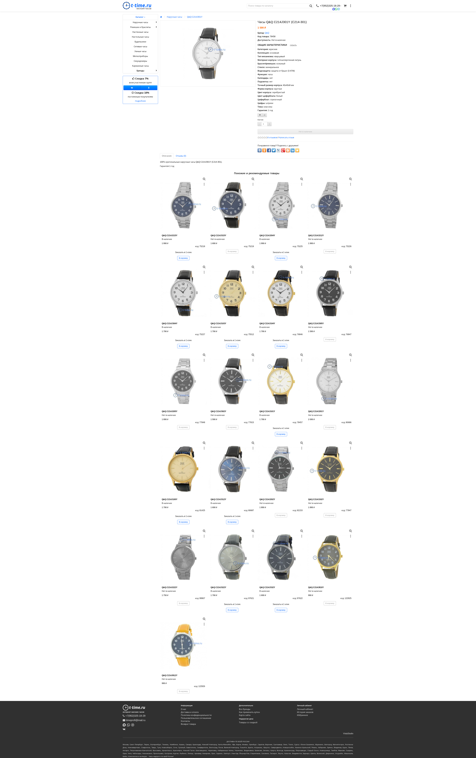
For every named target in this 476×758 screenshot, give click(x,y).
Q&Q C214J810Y (316, 587)
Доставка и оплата (190, 712)
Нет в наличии (305, 132)
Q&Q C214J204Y (267, 235)
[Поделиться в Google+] (283, 150)
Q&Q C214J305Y (316, 323)
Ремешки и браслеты (140, 27)
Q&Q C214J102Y (316, 499)
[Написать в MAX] (125, 724)
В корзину (183, 258)
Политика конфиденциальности (196, 715)
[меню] (350, 6)
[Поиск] (311, 5)
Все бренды (244, 709)
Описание (167, 156)
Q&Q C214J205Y (169, 411)
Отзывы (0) (181, 156)
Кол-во (260, 120)
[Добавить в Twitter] (274, 150)
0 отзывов (272, 137)
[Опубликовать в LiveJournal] (278, 150)
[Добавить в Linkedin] (293, 150)
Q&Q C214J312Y (218, 499)
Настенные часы (140, 32)
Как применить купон (249, 712)
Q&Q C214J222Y (169, 587)
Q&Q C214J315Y (218, 235)
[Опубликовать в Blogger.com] (288, 150)
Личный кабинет (305, 709)
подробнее (140, 101)
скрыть (293, 45)
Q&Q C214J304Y (169, 323)
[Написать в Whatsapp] (129, 724)
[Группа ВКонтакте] (131, 87)
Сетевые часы (140, 46)
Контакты (185, 721)
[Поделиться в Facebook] (269, 150)
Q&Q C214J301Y (194, 17)
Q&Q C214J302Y (218, 411)
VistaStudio (348, 733)
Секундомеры (140, 61)
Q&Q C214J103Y (218, 323)
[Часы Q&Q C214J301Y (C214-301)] (208, 53)
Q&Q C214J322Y (218, 587)
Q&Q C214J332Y (267, 587)
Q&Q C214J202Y (267, 499)
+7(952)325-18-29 (135, 715)
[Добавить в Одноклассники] (264, 150)
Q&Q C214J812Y (169, 675)
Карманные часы (140, 66)
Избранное (302, 715)
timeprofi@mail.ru (135, 720)
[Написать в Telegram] (133, 724)
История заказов (305, 712)
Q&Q (267, 33)
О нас (183, 709)
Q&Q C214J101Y (267, 411)
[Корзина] (345, 6)
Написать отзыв (286, 137)
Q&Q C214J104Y (267, 323)
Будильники (140, 42)
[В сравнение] (264, 115)
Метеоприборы (140, 56)
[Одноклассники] (148, 87)
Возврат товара (188, 724)
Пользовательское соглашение (196, 718)
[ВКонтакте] (125, 729)
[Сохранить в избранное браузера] (297, 150)
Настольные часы (140, 37)
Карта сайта (244, 715)
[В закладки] (260, 115)
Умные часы (140, 51)
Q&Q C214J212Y (316, 235)
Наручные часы (140, 22)
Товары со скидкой (248, 722)
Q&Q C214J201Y (316, 411)
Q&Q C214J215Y (169, 235)
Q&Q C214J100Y (169, 499)
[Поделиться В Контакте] (260, 150)
